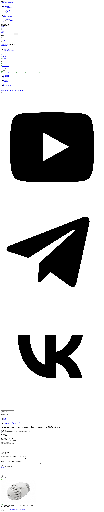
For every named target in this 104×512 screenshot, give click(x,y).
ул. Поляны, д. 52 (5, 4)
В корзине (6, 446)
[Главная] (3, 30)
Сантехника (21, 72)
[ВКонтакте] (52, 407)
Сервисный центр (7, 16)
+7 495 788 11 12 (6, 28)
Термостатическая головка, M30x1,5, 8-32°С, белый (13, 509)
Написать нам (20, 90)
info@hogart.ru (4, 26)
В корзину (3, 444)
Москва (2, 1)
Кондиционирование (32, 72)
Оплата (8, 11)
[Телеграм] (52, 304)
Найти (16, 34)
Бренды (5, 14)
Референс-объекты (10, 9)
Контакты (8, 10)
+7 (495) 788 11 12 (5, 90)
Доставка (8, 12)
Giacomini (6, 437)
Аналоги (3, 467)
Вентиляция (43, 72)
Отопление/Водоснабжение (9, 72)
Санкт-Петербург (9, 2)
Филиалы (5, 17)
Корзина (3, 40)
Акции (5, 15)
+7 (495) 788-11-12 (13, 4)
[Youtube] (52, 199)
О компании (6, 6)
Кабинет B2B (4, 45)
